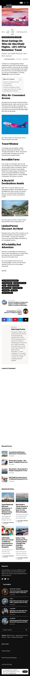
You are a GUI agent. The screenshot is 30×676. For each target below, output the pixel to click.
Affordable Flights (7, 283)
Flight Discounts (7, 288)
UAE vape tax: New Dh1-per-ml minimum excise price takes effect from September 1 (19, 613)
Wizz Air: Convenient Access (11, 82)
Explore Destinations (13, 285)
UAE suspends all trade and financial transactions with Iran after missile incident (19, 622)
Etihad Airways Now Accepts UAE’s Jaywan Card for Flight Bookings (19, 602)
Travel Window (8, 83)
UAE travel (14, 290)
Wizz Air (6, 251)
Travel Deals (6, 290)
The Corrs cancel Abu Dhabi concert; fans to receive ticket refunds (19, 592)
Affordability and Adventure (11, 91)
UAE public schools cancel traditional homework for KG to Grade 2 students (18, 479)
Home (3, 32)
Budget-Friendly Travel (19, 283)
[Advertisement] (15, 427)
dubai (4, 285)
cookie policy (12, 673)
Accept (25, 671)
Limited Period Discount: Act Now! (12, 89)
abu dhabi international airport (10, 280)
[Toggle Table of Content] (19, 79)
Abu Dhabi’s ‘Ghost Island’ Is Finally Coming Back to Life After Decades (18, 470)
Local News (18, 37)
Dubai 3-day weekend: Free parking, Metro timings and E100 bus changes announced (21, 543)
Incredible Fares (8, 85)
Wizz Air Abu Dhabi (7, 292)
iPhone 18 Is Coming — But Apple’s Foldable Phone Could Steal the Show (18, 462)
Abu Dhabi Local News (7, 37)
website (21, 236)
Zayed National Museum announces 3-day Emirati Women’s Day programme (17, 453)
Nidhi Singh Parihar (9, 59)
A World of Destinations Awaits (12, 87)
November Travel (17, 288)
